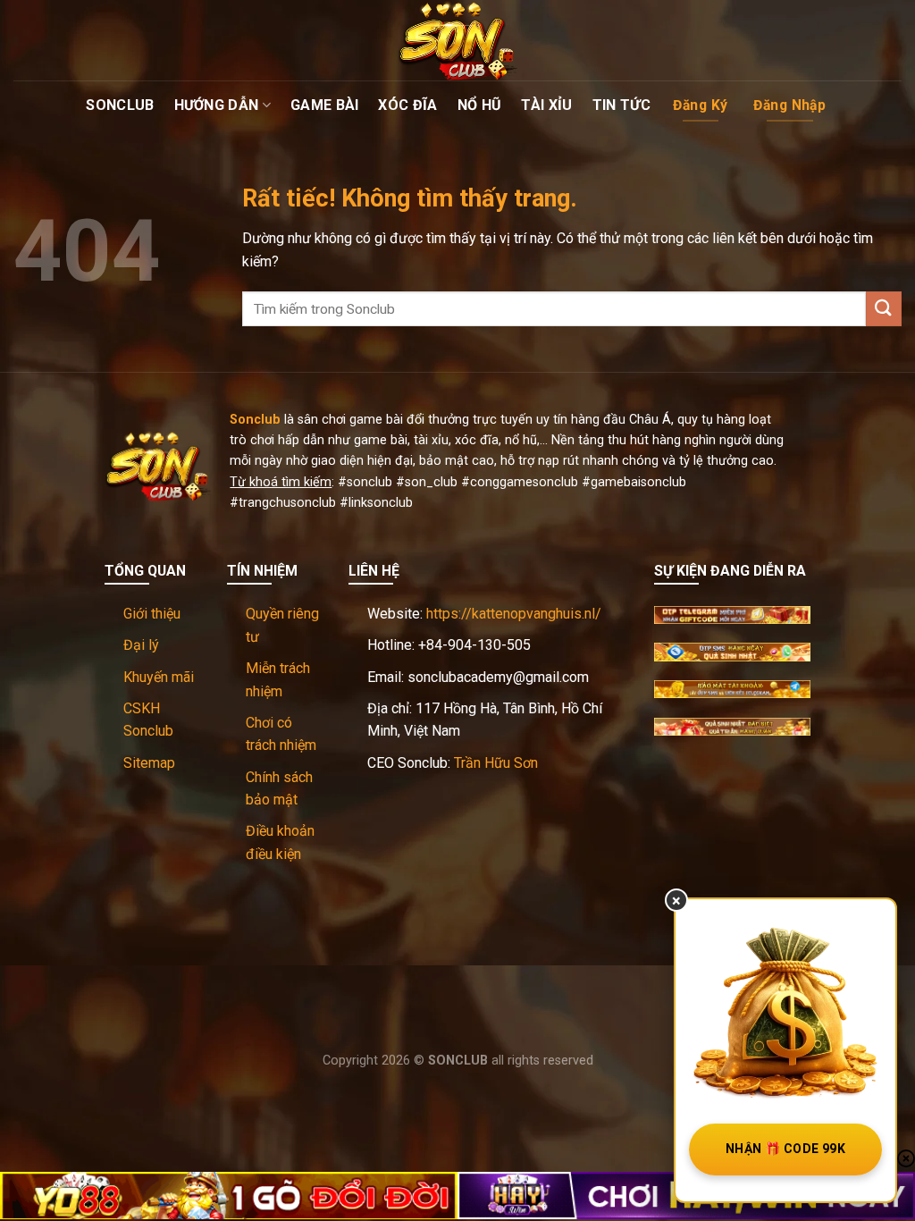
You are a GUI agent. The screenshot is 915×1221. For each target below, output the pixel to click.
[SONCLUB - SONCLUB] (457, 40)
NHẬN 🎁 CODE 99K (785, 1148)
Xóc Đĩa (407, 105)
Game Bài (324, 105)
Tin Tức (621, 105)
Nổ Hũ (480, 105)
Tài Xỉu (546, 105)
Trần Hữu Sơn (496, 762)
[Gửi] (884, 308)
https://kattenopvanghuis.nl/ (513, 613)
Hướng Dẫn (216, 105)
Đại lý (141, 644)
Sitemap (149, 762)
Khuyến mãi (158, 677)
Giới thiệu (151, 613)
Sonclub (120, 105)
